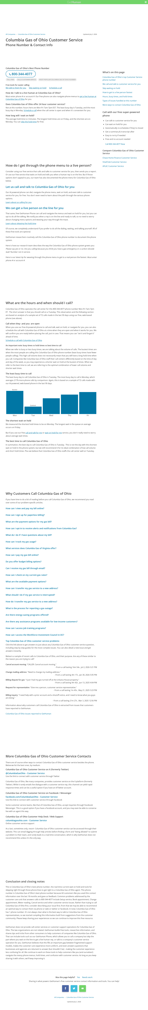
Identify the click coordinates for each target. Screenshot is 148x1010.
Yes (78, 977)
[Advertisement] (51, 143)
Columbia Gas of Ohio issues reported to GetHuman (28, 713)
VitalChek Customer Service (114, 162)
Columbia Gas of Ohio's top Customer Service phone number (122, 78)
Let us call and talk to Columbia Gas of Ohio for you (40, 187)
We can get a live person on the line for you (34, 208)
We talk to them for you (16, 88)
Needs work (87, 977)
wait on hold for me (53, 432)
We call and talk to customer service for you (122, 84)
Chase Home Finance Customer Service (120, 158)
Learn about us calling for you (19, 202)
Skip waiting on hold (37, 88)
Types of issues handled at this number (120, 100)
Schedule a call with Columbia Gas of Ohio (24, 340)
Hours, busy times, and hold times (117, 96)
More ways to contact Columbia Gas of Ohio (122, 105)
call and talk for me (33, 432)
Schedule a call (55, 88)
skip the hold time (29, 121)
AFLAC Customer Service (113, 166)
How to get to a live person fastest (117, 92)
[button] (145, 2)
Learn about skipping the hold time (21, 223)
